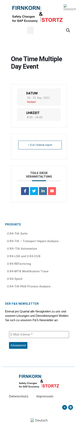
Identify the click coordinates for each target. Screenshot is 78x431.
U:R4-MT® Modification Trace (27, 271)
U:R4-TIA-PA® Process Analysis (29, 286)
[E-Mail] (52, 191)
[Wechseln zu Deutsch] (70, 7)
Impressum (44, 396)
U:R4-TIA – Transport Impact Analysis (33, 241)
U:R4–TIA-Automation (22, 248)
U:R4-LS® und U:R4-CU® (24, 256)
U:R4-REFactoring (19, 264)
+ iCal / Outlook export (40, 145)
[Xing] (64, 407)
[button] (30, 30)
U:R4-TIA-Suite (17, 233)
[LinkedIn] (43, 191)
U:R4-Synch (14, 279)
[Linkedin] (70, 407)
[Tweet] (34, 191)
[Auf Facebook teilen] (25, 191)
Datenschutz (18, 396)
